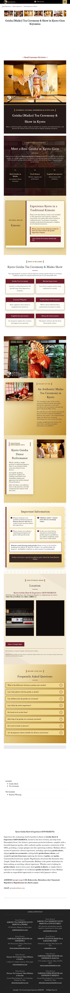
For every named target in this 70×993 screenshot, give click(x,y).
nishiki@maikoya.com (20, 930)
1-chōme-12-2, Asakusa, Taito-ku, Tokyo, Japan (20, 962)
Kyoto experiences (17, 6)
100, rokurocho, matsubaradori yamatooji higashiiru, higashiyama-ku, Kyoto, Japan (50, 927)
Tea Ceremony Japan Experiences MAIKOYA (32, 990)
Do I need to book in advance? (18, 726)
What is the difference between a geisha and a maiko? (27, 685)
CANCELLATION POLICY (35, 912)
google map (18, 880)
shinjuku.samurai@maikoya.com (50, 983)
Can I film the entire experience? (19, 705)
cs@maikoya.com (50, 948)
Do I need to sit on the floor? (18, 712)
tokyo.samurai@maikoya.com (50, 965)
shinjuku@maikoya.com (19, 983)
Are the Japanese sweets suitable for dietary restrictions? (28, 733)
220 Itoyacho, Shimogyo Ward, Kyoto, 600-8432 (50, 944)
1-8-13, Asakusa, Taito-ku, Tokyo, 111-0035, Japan (50, 962)
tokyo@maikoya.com (20, 964)
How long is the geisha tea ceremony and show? (24, 719)
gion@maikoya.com (17, 888)
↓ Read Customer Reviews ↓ (35, 57)
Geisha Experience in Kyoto (30, 6)
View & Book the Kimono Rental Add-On (44, 239)
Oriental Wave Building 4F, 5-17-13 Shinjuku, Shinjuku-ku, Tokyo (20, 979)
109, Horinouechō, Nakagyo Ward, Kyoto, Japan (20, 944)
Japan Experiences (6, 6)
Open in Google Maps (15, 644)
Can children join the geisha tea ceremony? (23, 699)
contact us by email (48, 545)
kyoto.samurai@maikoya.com (20, 948)
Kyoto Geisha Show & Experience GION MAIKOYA (35, 592)
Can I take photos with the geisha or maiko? (23, 692)
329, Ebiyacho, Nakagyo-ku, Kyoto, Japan (20, 927)
